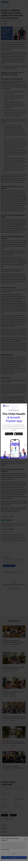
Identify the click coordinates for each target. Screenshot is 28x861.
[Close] (25, 406)
